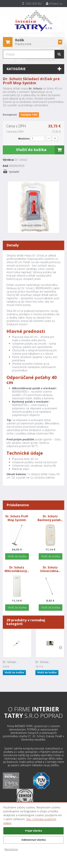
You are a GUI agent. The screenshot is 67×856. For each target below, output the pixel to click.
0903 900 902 (33, 3)
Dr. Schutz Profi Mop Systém (16, 518)
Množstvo (24, 138)
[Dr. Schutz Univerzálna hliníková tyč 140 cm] (50, 586)
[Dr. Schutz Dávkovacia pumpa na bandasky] (17, 643)
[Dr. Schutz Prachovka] (49, 643)
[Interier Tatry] (33, 19)
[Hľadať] (59, 54)
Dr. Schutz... (10, 662)
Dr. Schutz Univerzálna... (50, 569)
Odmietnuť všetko (33, 839)
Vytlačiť (14, 172)
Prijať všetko (33, 830)
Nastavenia (11, 849)
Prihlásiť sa (55, 3)
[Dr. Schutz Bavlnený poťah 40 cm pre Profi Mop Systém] (50, 535)
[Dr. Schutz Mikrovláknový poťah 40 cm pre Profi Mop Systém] (16, 586)
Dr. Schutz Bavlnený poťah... (50, 518)
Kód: (6, 166)
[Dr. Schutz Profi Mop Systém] (16, 535)
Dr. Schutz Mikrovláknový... (17, 569)
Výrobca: (8, 159)
